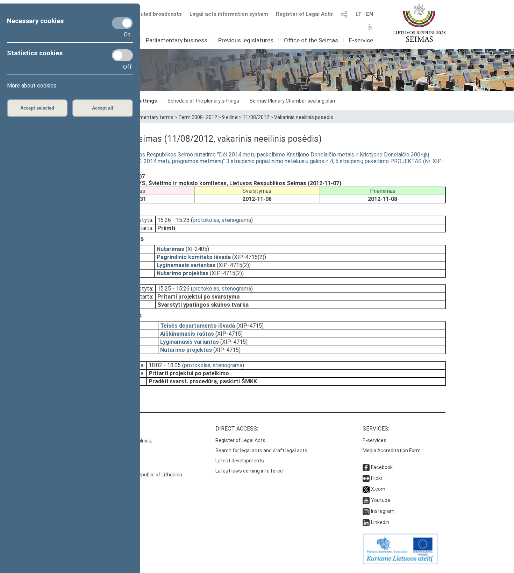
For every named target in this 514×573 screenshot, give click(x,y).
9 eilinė (230, 117)
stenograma (236, 220)
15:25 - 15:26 (173, 288)
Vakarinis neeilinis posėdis (303, 117)
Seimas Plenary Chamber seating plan (292, 101)
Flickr (377, 478)
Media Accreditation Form (392, 450)
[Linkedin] (366, 522)
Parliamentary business (176, 40)
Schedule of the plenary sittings (203, 101)
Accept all (102, 108)
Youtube (380, 500)
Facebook (382, 467)
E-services (374, 440)
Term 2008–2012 (197, 117)
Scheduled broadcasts (153, 14)
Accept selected (37, 108)
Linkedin (380, 522)
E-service (361, 40)
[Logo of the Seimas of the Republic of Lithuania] (419, 23)
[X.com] (366, 489)
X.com (378, 489)
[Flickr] (366, 478)
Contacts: (83, 428)
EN (369, 14)
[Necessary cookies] (122, 23)
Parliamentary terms (150, 117)
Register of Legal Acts (304, 14)
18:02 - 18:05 (165, 365)
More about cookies (31, 85)
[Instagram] (366, 511)
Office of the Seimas (311, 40)
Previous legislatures (245, 40)
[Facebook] (366, 467)
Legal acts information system (229, 14)
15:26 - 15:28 (173, 220)
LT (359, 14)
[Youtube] (366, 500)
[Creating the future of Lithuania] (400, 562)
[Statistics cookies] (122, 55)
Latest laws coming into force (249, 471)
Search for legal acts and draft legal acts (261, 450)
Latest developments (239, 460)
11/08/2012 (256, 117)
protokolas (206, 220)
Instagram (382, 511)
